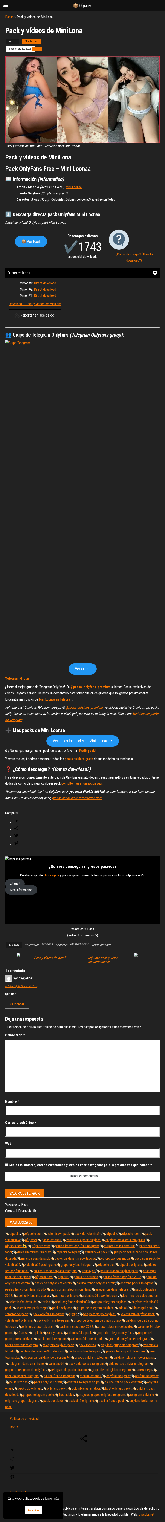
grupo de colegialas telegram (111, 1370)
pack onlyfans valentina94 (72, 1302)
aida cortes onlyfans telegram (129, 1364)
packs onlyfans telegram (85, 1351)
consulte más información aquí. (82, 783)
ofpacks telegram (68, 1252)
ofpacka (22, 1333)
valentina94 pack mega (32, 1308)
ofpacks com (44, 1277)
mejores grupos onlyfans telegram (102, 1395)
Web (8, 1144)
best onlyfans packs (118, 1388)
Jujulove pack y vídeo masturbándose (103, 960)
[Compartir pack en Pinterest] (16, 844)
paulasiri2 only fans (81, 1401)
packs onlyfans (62, 1308)
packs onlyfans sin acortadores (75, 1258)
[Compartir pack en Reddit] (16, 830)
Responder (17, 1004)
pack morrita (87, 1345)
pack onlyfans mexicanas (33, 1296)
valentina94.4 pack (79, 1333)
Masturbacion (79, 944)
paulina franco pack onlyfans (123, 1382)
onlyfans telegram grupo (83, 1382)
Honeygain (51, 875)
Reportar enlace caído (37, 315)
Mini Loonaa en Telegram (55, 699)
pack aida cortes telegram (86, 1364)
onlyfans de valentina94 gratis (125, 1240)
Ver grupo (82, 669)
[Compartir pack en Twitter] (16, 837)
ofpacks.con (106, 1265)
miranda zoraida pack (35, 1258)
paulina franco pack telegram (125, 1351)
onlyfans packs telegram (136, 1283)
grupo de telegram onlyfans (95, 1308)
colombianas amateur (86, 1388)
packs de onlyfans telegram (53, 1283)
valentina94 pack (58, 1234)
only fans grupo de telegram (119, 1345)
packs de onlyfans (30, 1388)
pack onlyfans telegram (48, 1314)
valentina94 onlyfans (18, 1320)
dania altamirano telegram (34, 1252)
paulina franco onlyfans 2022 (122, 1277)
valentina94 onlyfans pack (138, 1314)
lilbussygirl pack (142, 1308)
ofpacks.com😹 (16, 1246)
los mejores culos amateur (141, 1296)
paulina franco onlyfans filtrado (25, 1289)
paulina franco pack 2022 (76, 1327)
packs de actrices (86, 1277)
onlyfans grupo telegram (38, 1327)
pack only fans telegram (53, 1320)
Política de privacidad (24, 1418)
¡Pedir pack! (87, 751)
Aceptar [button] (33, 1510)
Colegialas (31, 945)
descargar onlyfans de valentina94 (47, 1357)
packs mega (144, 1370)
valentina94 (56, 1364)
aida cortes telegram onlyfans (70, 1289)
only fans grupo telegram (21, 1401)
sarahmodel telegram (52, 1339)
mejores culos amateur (119, 1246)
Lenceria (61, 945)
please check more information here (77, 798)
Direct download (45, 283)
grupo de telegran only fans (115, 1333)
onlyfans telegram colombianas (134, 1357)
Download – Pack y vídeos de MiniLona (35, 304)
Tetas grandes (101, 945)
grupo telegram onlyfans (110, 1302)
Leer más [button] (52, 1498)
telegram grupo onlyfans (99, 1314)
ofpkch (37, 1333)
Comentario (15, 1035)
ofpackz (111, 1234)
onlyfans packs (57, 1388)
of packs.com (41, 1246)
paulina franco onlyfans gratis (96, 1283)
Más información (21, 890)
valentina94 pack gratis (40, 1265)
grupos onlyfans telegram (92, 1357)
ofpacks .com (131, 1234)
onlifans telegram (146, 1376)
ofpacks (14, 1234)
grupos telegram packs (38, 1395)
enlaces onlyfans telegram (112, 1289)
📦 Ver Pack (31, 241)
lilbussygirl (88, 1271)
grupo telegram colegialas (115, 1327)
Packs (9, 17)
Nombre (12, 1101)
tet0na (45, 1302)
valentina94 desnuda (23, 1302)
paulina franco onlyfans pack (119, 1271)
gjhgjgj (73, 1314)
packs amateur (51, 1240)
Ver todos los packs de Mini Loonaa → (82, 741)
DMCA (14, 1427)
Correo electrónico (20, 1123)
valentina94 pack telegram (100, 1296)
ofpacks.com (34, 1234)
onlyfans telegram (118, 1376)
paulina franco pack (112, 1401)
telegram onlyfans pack (58, 1345)
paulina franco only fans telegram (77, 1246)
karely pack (54, 1333)
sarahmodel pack (16, 1314)
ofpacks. (63, 1277)
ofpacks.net (146, 1514)
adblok (123, 1308)
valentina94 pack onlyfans (83, 1240)
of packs (31, 1240)
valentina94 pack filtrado (87, 1339)
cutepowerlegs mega (115, 1258)
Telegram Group (17, 678)
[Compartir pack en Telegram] (16, 822)
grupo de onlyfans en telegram (128, 1339)
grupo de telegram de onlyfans (25, 1370)
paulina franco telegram (59, 1376)
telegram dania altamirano (26, 1364)
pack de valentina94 (88, 1234)
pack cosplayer (53, 1401)
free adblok (66, 1395)
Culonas (47, 944)
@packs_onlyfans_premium (90, 687)
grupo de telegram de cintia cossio (97, 1320)
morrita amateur (90, 1376)
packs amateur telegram (21, 1345)
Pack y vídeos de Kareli (50, 958)
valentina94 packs (97, 1252)
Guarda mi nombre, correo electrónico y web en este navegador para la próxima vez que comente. (81, 1165)
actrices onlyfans (66, 1296)
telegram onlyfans (142, 1395)
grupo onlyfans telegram (77, 1265)
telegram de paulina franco (69, 1370)
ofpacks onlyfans (130, 1265)
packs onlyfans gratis (79, 759)
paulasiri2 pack (19, 1382)
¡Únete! (15, 884)
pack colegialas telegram (22, 1376)
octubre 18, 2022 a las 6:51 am (21, 986)
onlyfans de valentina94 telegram (42, 1351)
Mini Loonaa (31, 41)
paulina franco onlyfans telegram (55, 1271)
